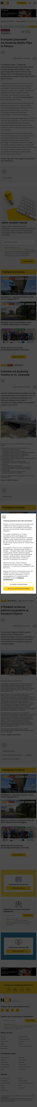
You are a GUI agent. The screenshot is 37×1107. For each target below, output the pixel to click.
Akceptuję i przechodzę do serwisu (18, 588)
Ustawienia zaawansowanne (18, 584)
